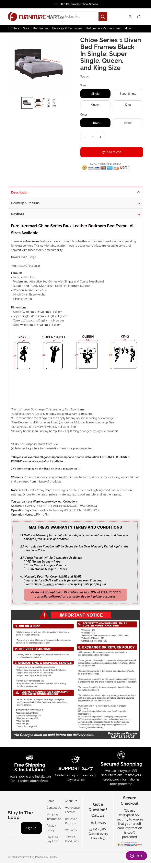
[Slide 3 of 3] (51, 103)
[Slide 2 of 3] (39, 103)
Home (50, 801)
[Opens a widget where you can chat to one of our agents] (136, 856)
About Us (71, 801)
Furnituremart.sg (25, 857)
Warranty (71, 830)
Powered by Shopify (46, 857)
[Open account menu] (130, 16)
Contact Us (54, 807)
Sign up (31, 828)
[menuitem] (127, 28)
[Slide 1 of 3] (27, 103)
